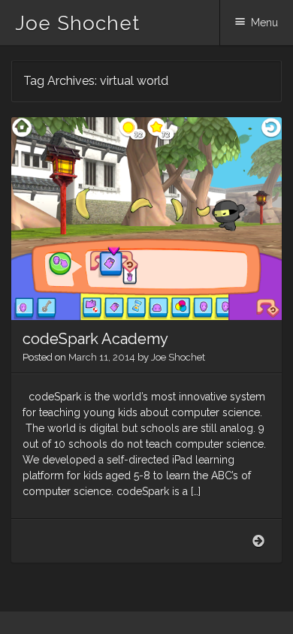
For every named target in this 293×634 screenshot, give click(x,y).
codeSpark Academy (95, 339)
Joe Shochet (77, 23)
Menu (264, 23)
